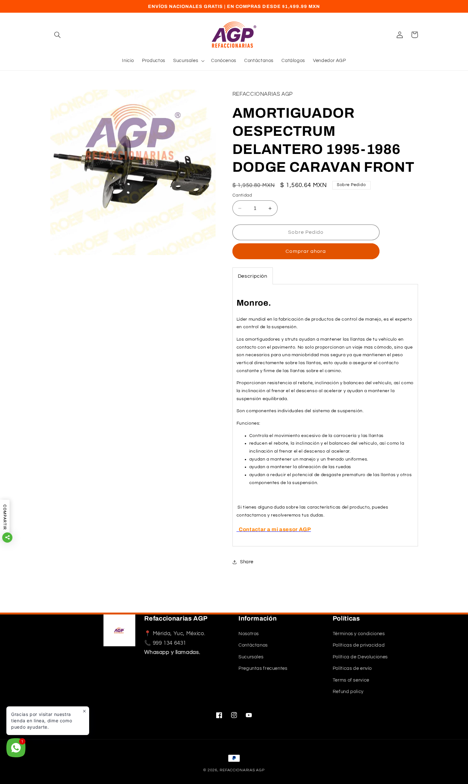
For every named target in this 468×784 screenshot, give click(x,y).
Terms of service (351, 680)
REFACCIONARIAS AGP (242, 770)
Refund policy (348, 692)
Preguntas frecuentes (262, 668)
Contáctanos (253, 645)
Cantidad (242, 195)
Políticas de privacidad (359, 645)
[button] (57, 34)
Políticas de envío (352, 668)
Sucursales (250, 657)
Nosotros (248, 634)
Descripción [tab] (252, 276)
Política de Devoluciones (360, 657)
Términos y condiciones (359, 634)
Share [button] (246, 562)
